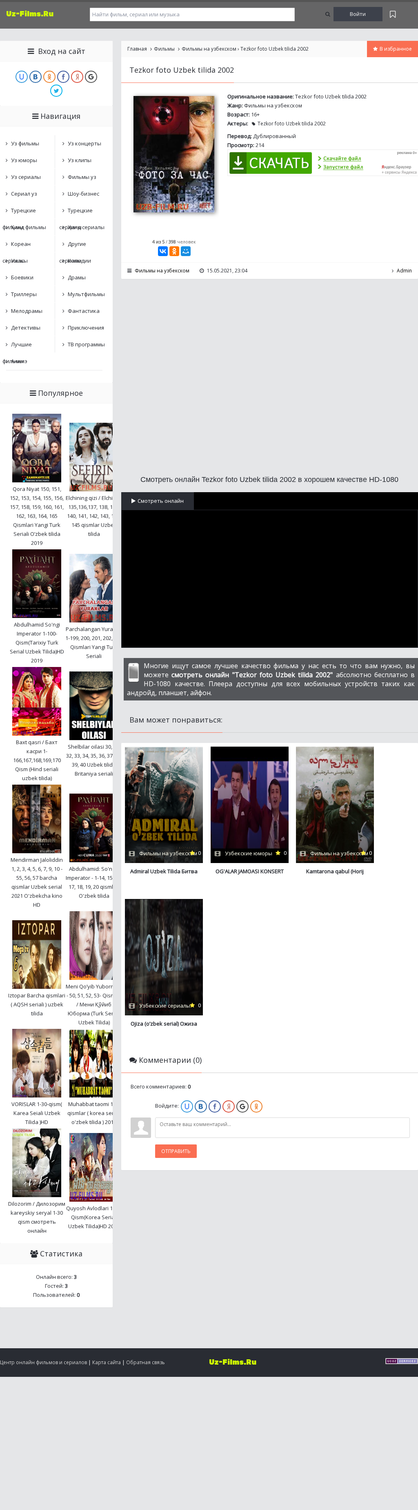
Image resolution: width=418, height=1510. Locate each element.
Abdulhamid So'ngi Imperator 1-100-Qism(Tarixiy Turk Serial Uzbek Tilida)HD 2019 (37, 642)
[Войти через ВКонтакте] (201, 1106)
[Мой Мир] (186, 251)
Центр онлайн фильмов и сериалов (43, 1362)
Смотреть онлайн (161, 500)
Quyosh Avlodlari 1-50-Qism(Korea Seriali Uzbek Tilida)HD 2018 (94, 1217)
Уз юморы (24, 160)
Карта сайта (106, 1362)
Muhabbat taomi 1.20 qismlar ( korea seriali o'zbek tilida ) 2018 (94, 1113)
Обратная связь (145, 1362)
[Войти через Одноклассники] (256, 1106)
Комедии (79, 260)
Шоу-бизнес (83, 193)
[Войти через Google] (242, 1106)
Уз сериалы (26, 177)
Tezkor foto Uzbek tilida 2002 (292, 123)
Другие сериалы (72, 246)
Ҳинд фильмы (28, 227)
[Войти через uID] (187, 1106)
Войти (358, 14)
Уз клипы (79, 160)
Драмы (77, 277)
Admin (404, 270)
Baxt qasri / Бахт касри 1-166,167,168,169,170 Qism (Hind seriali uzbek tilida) (37, 760)
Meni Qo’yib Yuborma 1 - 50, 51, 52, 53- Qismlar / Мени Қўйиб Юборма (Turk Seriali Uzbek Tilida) (94, 1004)
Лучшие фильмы (17, 346)
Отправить (176, 1151)
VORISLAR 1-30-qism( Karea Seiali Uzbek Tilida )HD (36, 1113)
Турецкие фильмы (19, 213)
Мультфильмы (86, 294)
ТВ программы (86, 344)
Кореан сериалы (16, 246)
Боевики (22, 277)
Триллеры (24, 294)
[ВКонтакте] (163, 251)
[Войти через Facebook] (215, 1106)
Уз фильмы (25, 143)
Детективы (25, 327)
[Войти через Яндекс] (228, 1106)
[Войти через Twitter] (56, 91)
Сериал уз (24, 193)
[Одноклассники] (174, 251)
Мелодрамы (26, 310)
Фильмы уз (82, 177)
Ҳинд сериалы (86, 227)
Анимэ (19, 361)
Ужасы (19, 260)
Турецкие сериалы (76, 213)
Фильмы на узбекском (273, 105)
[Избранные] (393, 14)
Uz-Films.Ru (29, 14)
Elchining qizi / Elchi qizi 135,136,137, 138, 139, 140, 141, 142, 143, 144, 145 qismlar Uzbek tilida (94, 516)
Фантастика (84, 310)
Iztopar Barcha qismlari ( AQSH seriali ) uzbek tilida (36, 1004)
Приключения (86, 327)
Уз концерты (84, 143)
